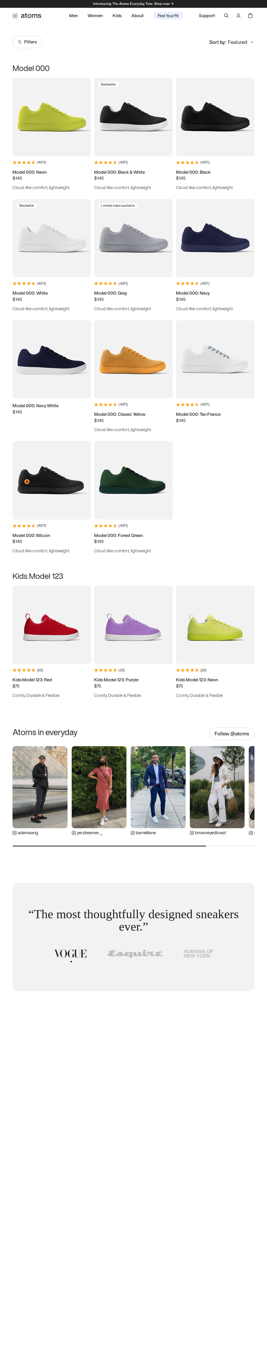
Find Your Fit (168, 15)
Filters (30, 41)
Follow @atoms (232, 733)
